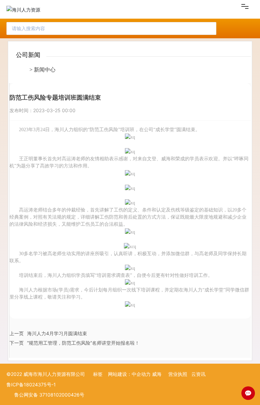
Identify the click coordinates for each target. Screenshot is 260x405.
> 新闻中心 (42, 70)
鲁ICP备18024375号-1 (31, 384)
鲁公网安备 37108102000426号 (49, 395)
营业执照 (177, 374)
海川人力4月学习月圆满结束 (57, 333)
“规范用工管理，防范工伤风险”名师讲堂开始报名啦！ (83, 343)
